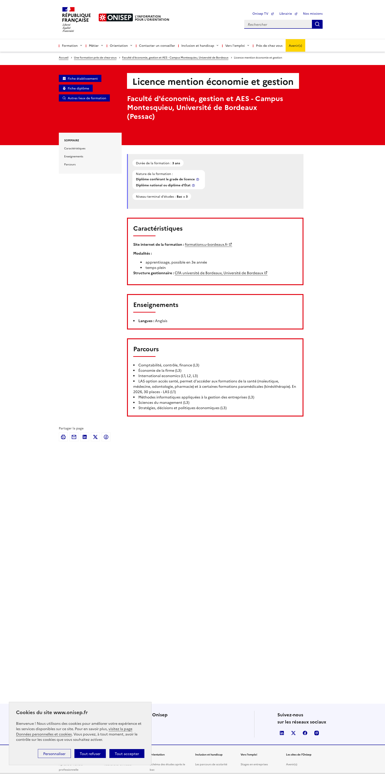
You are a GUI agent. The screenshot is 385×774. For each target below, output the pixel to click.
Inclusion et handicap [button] (197, 45)
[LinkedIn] (84, 437)
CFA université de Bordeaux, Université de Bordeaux (219, 272)
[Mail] (74, 437)
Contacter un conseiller (157, 45)
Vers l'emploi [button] (235, 45)
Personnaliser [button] (54, 753)
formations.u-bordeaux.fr (206, 244)
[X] (95, 437)
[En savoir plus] (198, 179)
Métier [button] (94, 45)
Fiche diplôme (78, 88)
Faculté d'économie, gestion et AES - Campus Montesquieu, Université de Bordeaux (175, 57)
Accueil (63, 57)
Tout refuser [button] (90, 753)
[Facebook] (106, 437)
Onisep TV (260, 13)
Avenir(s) (295, 45)
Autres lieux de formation (87, 98)
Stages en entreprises (254, 764)
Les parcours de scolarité (211, 764)
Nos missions (313, 13)
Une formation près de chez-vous (95, 57)
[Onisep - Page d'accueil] (116, 17)
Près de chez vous (269, 45)
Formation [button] (70, 45)
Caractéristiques (74, 148)
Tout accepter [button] (127, 753)
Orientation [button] (119, 45)
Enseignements (73, 156)
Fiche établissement (83, 78)
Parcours (70, 164)
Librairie (286, 13)
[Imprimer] (63, 437)
